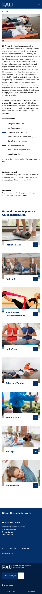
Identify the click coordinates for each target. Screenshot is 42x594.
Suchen (30, 591)
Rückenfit (10, 278)
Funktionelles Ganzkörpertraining (15, 314)
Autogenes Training (15, 383)
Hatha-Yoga (11, 349)
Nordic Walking (13, 417)
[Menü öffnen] (38, 5)
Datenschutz (25, 548)
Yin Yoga (10, 451)
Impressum (14, 548)
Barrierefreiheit (7, 553)
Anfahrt (5, 548)
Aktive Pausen (12, 485)
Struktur (9, 591)
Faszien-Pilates (13, 244)
